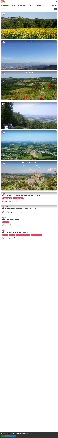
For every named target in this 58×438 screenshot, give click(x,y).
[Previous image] (2, 291)
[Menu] (56, 1)
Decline (7, 436)
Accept (3, 436)
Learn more (13, 436)
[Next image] (55, 291)
